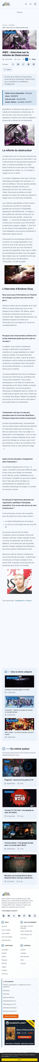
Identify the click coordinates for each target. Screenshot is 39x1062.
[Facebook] (18, 64)
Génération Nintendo (10, 1008)
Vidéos (4, 967)
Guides (4, 956)
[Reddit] (34, 64)
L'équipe (23, 953)
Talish (34, 59)
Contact (23, 950)
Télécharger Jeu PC (9, 1004)
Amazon (29, 600)
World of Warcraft (26, 931)
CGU (22, 960)
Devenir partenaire (11, 1016)
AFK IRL (4, 963)
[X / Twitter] (14, 916)
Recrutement (24, 956)
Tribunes (4, 960)
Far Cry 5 (23, 938)
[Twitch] (24, 916)
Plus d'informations (13, 1056)
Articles (4, 953)
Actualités (11, 25)
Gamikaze (6, 990)
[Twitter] (13, 64)
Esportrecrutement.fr (10, 1011)
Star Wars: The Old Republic (26, 927)
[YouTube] (19, 916)
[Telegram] (28, 64)
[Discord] (9, 916)
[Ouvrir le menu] (35, 4)
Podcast (4, 970)
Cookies (23, 963)
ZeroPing (6, 994)
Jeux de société (7, 937)
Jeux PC (4, 926)
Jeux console (6, 930)
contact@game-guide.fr (9, 911)
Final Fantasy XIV (26, 934)
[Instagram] (35, 916)
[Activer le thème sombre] (30, 4)
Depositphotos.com (9, 1001)
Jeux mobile (6, 933)
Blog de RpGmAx (8, 997)
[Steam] (4, 916)
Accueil (4, 25)
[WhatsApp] (23, 64)
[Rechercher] (26, 4)
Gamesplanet (19, 600)
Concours (5, 974)
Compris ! (19, 1059)
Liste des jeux (6, 940)
